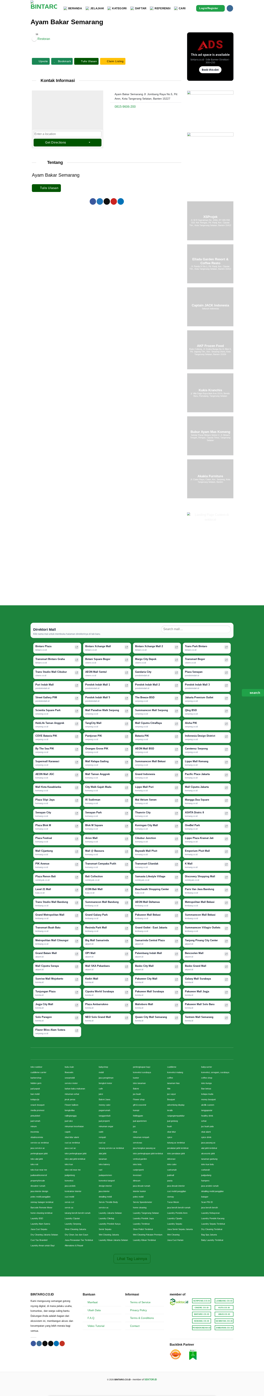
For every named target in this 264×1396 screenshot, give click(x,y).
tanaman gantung (209, 1159)
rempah (102, 1137)
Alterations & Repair (74, 1245)
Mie (168, 1088)
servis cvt (69, 1202)
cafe (101, 1088)
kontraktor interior (73, 1191)
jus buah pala (207, 1126)
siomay (170, 1197)
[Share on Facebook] (93, 201)
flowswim (69, 1072)
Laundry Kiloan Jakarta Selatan (113, 1240)
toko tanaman (139, 1083)
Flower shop (139, 1099)
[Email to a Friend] (107, 201)
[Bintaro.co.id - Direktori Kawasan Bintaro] (44, 8)
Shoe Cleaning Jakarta (75, 1229)
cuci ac (102, 1142)
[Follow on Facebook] (33, 1343)
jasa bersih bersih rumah (178, 1207)
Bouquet (171, 1099)
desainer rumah (38, 1186)
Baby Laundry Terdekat (212, 1240)
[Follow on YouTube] (62, 1343)
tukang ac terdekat (176, 1142)
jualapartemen (105, 1175)
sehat (203, 1121)
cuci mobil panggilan (176, 1191)
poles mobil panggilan (40, 1197)
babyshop (103, 1067)
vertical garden (140, 1159)
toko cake (171, 1164)
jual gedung (172, 1121)
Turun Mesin (173, 1202)
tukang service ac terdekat (111, 1148)
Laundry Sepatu (174, 1224)
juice (101, 1094)
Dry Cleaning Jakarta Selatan (44, 1234)
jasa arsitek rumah (210, 1186)
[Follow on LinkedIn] (56, 1343)
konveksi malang (175, 1072)
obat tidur (171, 1132)
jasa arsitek (70, 1186)
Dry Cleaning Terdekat (211, 1229)
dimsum (136, 1180)
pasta (169, 1180)
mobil (101, 1072)
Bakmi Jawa (104, 1099)
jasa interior (104, 1191)
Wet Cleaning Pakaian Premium (147, 1234)
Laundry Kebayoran (210, 1213)
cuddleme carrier (38, 1072)
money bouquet (208, 1099)
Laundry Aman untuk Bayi (43, 1245)
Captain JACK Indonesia (210, 305)
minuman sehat (72, 1094)
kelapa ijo (35, 1099)
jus (134, 1126)
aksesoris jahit (208, 1153)
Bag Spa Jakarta (209, 1234)
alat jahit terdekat (209, 1148)
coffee (170, 1078)
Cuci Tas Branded (39, 1240)
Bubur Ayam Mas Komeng (210, 432)
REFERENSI (162, 8)
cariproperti (138, 1170)
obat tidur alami (72, 1137)
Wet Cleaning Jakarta (109, 1234)
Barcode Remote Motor (41, 1207)
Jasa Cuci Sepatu (39, 1229)
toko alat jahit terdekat (75, 1159)
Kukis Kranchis (210, 390)
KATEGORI (119, 8)
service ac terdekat (40, 1142)
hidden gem (36, 1083)
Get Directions (55, 142)
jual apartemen (140, 1121)
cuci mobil (69, 1197)
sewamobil (70, 1078)
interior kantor (139, 1191)
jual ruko (69, 1121)
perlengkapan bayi (141, 1067)
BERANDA (75, 8)
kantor (136, 1078)
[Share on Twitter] (100, 201)
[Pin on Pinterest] (114, 201)
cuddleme (171, 1067)
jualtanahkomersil (39, 1175)
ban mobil (35, 1094)
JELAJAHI (97, 8)
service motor (71, 1083)
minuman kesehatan (74, 1126)
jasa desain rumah (141, 1186)
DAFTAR (140, 8)
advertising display (176, 1105)
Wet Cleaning (173, 1234)
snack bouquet (37, 1105)
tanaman (103, 1159)
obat (135, 1132)
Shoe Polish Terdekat (143, 1229)
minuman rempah (141, 1137)
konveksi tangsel (107, 1180)
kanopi (136, 1110)
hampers (205, 1180)
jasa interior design (39, 1191)
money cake (104, 1105)
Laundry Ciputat (72, 1218)
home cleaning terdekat (41, 1213)
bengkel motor (105, 1083)
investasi (137, 1175)
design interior (105, 1186)
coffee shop (206, 1078)
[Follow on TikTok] (45, 1343)
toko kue (69, 1164)
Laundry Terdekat (141, 1224)
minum (34, 1126)
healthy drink (207, 1116)
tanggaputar (206, 1110)
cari (100, 1170)
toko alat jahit (37, 1159)
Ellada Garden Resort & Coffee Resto (210, 261)
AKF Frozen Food (210, 346)
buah (169, 1126)
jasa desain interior (176, 1186)
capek (68, 1132)
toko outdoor (36, 1067)
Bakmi (136, 1088)
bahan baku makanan (75, 1088)
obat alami (206, 1132)
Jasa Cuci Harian (175, 1240)
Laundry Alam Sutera (40, 1224)
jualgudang (206, 1175)
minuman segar (106, 1126)
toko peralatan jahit (176, 1153)
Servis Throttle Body (108, 1202)
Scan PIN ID (207, 1202)
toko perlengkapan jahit (75, 1153)
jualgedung (70, 1175)
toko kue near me (39, 1170)
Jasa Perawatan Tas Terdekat (79, 1240)
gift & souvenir (139, 1105)
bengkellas (70, 1110)
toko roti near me (73, 1170)
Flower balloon (71, 1105)
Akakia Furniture (210, 476)
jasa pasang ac (208, 1142)
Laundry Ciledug (106, 1218)
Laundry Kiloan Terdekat (144, 1240)
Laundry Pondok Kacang (212, 1218)
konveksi (69, 1180)
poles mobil (138, 1197)
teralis (170, 1110)
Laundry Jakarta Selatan (110, 1213)
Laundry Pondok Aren (177, 1213)
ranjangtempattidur (176, 1116)
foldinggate (138, 1116)
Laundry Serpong (73, 1224)
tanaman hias (173, 1083)
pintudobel (35, 1116)
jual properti (104, 1121)
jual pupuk (35, 1088)
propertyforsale (38, 1180)
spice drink (206, 1137)
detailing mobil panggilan (212, 1191)
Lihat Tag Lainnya (132, 1259)
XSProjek (210, 217)
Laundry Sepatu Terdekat (213, 1224)
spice (169, 1137)
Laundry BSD (37, 1218)
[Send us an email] (50, 1343)
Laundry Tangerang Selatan (146, 1213)
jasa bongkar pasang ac (144, 1148)
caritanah (205, 1170)
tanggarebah (105, 1116)
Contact (135, 1325)
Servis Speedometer (142, 1202)
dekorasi (171, 1159)
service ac (104, 1207)
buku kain (69, 1067)
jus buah (137, 1094)
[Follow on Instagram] (230, 8)
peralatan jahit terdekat (177, 1148)
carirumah (172, 1170)
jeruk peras (70, 1099)
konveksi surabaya (142, 1072)
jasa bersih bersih (209, 1207)
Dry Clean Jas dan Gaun (76, 1234)
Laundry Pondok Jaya (143, 1218)
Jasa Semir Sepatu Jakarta (180, 1229)
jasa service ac (38, 1148)
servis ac (69, 1207)
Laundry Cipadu (174, 1218)
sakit (101, 1132)
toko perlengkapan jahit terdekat (148, 1153)
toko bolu (137, 1164)
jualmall (170, 1175)
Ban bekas (206, 1088)
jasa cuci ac (70, 1148)
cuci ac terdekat (72, 1142)
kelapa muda (207, 1094)
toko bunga (206, 1083)
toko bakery (104, 1164)
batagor (204, 1197)
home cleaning (139, 1207)
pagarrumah (104, 1110)
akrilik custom (207, 1105)
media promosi (37, 1110)
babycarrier (206, 1067)
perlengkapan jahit (39, 1153)
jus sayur (171, 1094)
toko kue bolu (207, 1164)
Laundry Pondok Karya (109, 1224)
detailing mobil (105, 1197)
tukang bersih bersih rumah (77, 1213)
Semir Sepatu (105, 1229)
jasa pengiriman (106, 1078)
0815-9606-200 (125, 106)
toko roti (34, 1164)
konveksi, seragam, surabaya (215, 1072)
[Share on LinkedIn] (121, 201)
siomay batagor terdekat (42, 1202)
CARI (182, 8)
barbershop (36, 1078)
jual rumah (35, 1121)
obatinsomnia (37, 1137)
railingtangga (71, 1116)
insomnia (35, 1132)
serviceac (137, 1142)
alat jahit (102, 1153)
